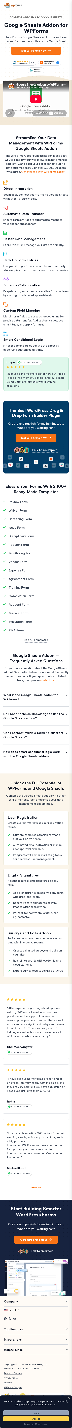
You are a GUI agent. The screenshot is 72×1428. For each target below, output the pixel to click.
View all (36, 1187)
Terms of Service (13, 1373)
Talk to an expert (45, 450)
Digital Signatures (23, 875)
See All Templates (36, 640)
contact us (47, 680)
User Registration (23, 817)
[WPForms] (13, 5)
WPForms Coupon (13, 1387)
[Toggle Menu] (65, 5)
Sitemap (8, 1382)
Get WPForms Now (34, 50)
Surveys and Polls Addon (29, 933)
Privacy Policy (11, 1377)
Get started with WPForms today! (43, 171)
